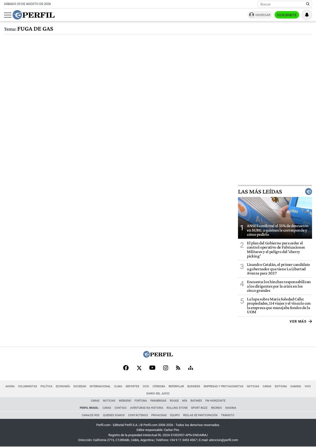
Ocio (146, 386)
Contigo (121, 407)
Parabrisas (158, 400)
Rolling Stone (177, 407)
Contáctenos (138, 415)
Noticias (253, 386)
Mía (184, 400)
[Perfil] (158, 356)
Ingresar (262, 15)
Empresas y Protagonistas (223, 386)
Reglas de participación (200, 415)
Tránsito (227, 415)
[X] (139, 368)
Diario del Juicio (158, 393)
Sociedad (79, 386)
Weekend (125, 400)
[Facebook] (126, 368)
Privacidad (159, 415)
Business (193, 386)
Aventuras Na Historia (146, 407)
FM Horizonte (215, 400)
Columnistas (27, 386)
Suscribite (287, 15)
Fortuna (141, 400)
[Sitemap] (190, 368)
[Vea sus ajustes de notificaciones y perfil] (307, 15)
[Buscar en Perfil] (308, 4)
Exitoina (281, 386)
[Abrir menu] (7, 15)
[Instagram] (165, 368)
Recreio (216, 407)
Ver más (298, 321)
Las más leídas (260, 191)
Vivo (308, 386)
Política (46, 386)
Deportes (132, 386)
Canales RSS (90, 415)
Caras (267, 386)
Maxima (230, 407)
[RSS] (178, 368)
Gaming (295, 386)
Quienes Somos (114, 415)
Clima (118, 386)
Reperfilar (176, 386)
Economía (63, 386)
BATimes (196, 400)
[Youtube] (152, 368)
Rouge (174, 400)
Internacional (100, 386)
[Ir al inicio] (34, 14)
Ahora (10, 386)
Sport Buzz (199, 407)
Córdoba (159, 386)
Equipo (175, 415)
